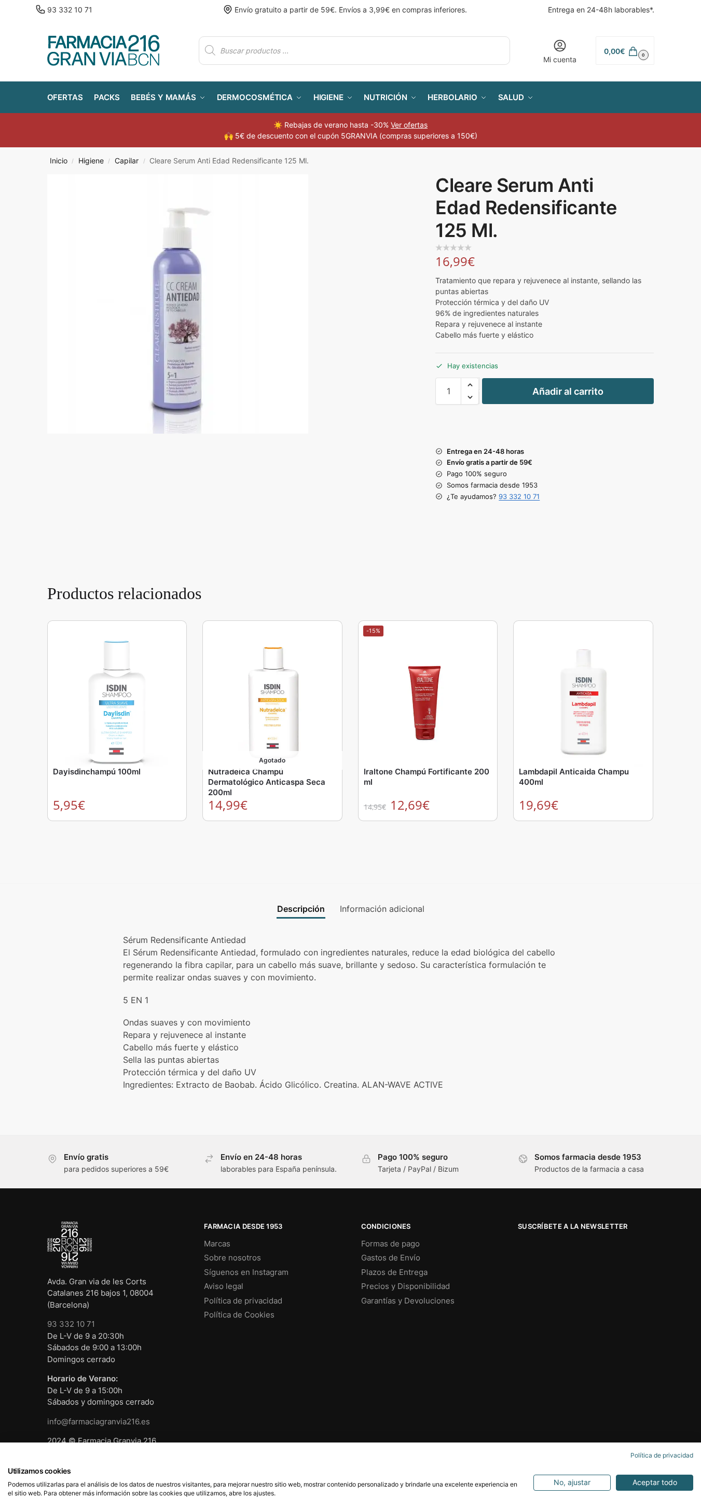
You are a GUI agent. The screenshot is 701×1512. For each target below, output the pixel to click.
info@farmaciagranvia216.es (98, 1421)
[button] (625, 50)
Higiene (91, 161)
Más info (272, 831)
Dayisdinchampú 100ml (97, 771)
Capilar (127, 161)
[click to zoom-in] (177, 304)
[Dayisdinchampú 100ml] (117, 695)
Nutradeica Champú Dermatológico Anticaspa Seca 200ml (266, 782)
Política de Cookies (239, 1315)
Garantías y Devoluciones (408, 1301)
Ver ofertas (409, 124)
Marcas (217, 1244)
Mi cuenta (559, 59)
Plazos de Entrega (394, 1272)
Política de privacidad (243, 1301)
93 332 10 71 (69, 9)
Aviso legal (223, 1286)
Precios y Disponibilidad (405, 1286)
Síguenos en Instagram (246, 1272)
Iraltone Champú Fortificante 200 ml (426, 777)
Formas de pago (390, 1244)
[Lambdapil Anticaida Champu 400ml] (583, 695)
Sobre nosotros (232, 1258)
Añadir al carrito (567, 391)
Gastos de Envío (390, 1258)
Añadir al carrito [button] (117, 831)
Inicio (58, 161)
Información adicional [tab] (382, 909)
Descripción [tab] (301, 909)
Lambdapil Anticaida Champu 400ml (574, 777)
